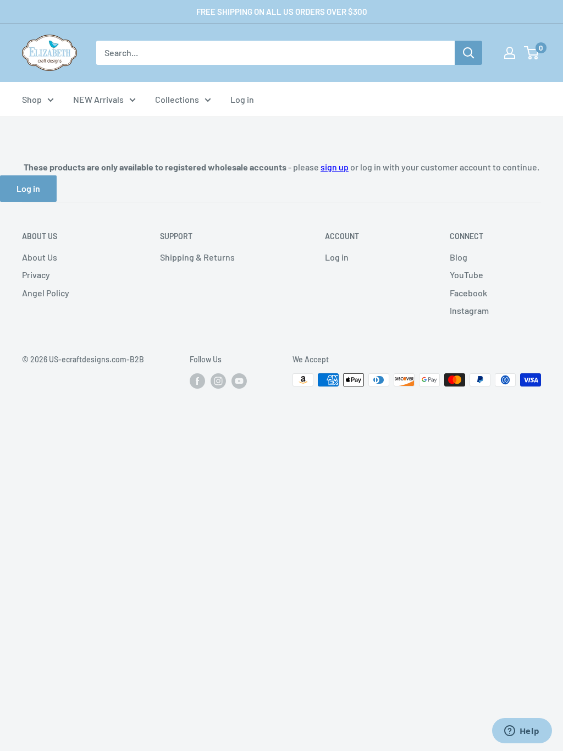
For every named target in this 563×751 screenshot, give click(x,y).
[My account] (509, 53)
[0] (532, 52)
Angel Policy (45, 293)
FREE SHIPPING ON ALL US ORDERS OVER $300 (281, 11)
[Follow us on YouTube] (239, 381)
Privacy (36, 274)
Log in (242, 99)
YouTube (466, 274)
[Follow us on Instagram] (218, 381)
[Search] (468, 53)
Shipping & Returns (197, 257)
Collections (177, 99)
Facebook (468, 293)
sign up (335, 167)
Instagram (469, 310)
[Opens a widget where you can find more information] (522, 732)
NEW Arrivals (98, 99)
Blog (458, 257)
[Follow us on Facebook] (197, 381)
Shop (32, 99)
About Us (39, 257)
